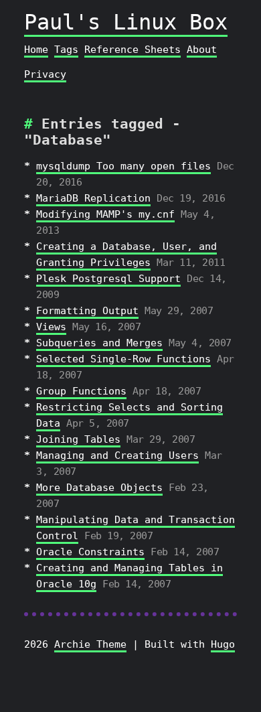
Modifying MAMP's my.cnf (105, 214)
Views (51, 327)
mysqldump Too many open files (123, 166)
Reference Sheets (132, 50)
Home (36, 50)
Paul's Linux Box (126, 22)
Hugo (223, 644)
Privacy (45, 74)
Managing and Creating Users (117, 455)
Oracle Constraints (90, 552)
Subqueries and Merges (99, 343)
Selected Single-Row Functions (123, 359)
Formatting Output (87, 311)
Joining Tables (78, 439)
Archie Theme (90, 644)
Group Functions (81, 391)
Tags (66, 50)
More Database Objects (99, 488)
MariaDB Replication (93, 198)
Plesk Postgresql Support (108, 279)
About (202, 50)
